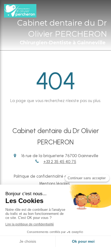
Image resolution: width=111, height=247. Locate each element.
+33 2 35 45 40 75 (59, 161)
